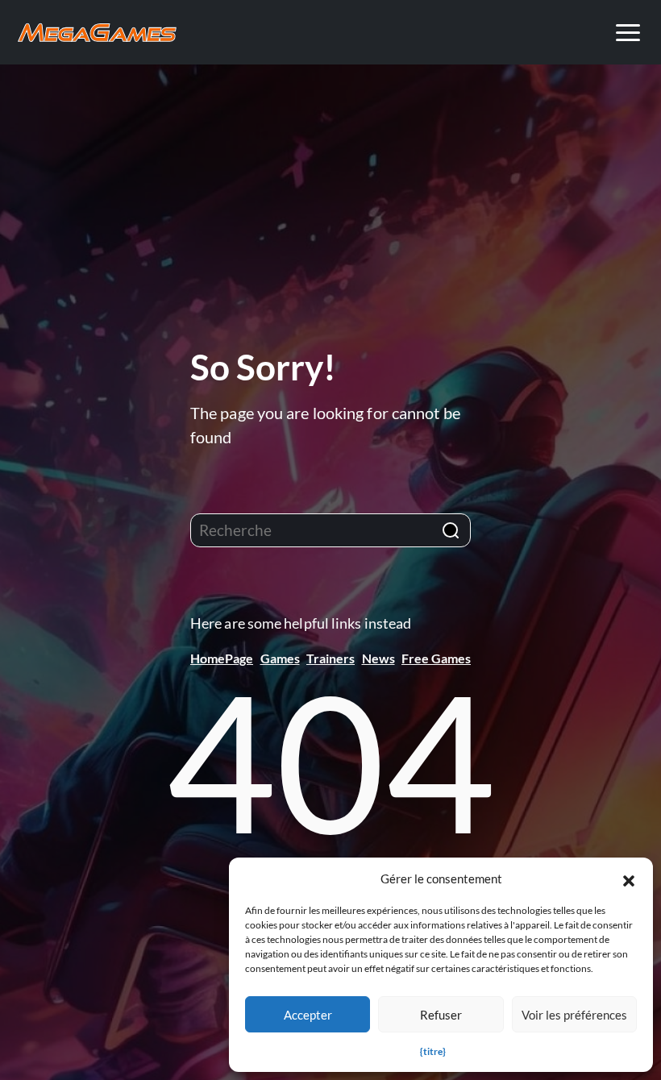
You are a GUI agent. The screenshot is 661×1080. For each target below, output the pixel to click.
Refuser (441, 1014)
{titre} (433, 1051)
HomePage (221, 658)
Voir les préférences (574, 1014)
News (378, 658)
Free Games (436, 658)
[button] (629, 878)
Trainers (330, 658)
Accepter (308, 1014)
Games (280, 658)
